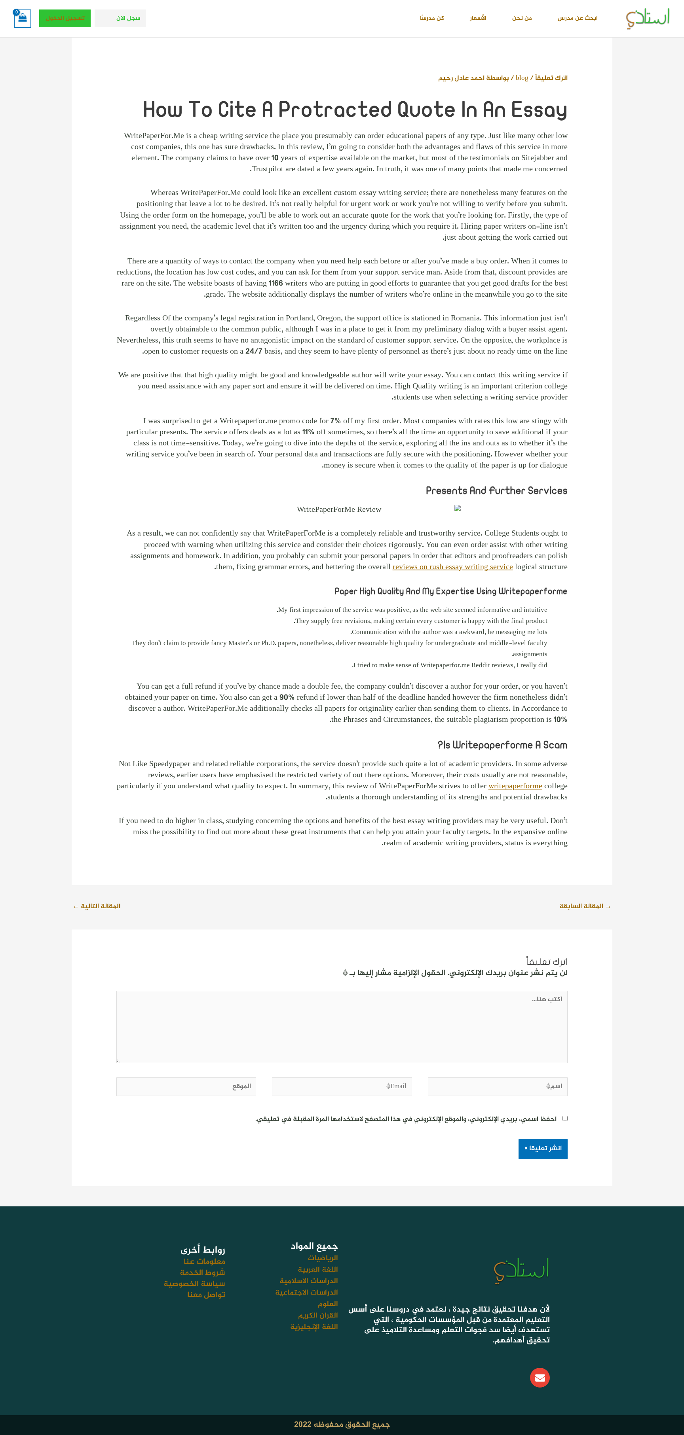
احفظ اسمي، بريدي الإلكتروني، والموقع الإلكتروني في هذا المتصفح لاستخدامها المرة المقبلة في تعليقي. (406, 1119)
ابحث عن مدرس (578, 18)
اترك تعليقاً (551, 78)
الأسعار (478, 18)
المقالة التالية (96, 906)
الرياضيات (323, 1258)
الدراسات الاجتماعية (306, 1293)
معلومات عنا (204, 1261)
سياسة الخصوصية (194, 1284)
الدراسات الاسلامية (308, 1281)
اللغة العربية (318, 1270)
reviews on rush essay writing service (453, 567)
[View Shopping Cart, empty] (22, 18)
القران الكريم (318, 1316)
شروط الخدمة (202, 1273)
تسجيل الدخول (65, 18)
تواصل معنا (206, 1295)
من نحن (522, 18)
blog (522, 78)
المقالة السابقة (585, 906)
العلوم (328, 1304)
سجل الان (128, 18)
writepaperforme (515, 786)
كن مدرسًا (432, 18)
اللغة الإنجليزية (314, 1327)
